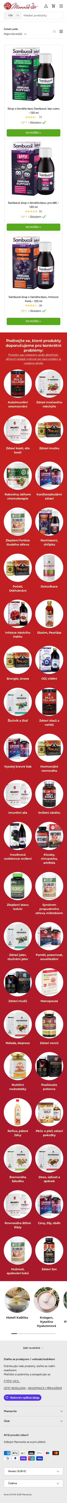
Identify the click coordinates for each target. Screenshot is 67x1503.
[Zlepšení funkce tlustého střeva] (18, 522)
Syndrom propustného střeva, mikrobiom (49, 909)
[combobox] (33, 15)
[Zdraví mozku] (49, 429)
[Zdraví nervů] (49, 1024)
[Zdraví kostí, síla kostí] (18, 429)
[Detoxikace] (49, 568)
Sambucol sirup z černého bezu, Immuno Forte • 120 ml (33, 299)
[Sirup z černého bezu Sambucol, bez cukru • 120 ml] (33, 74)
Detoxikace (49, 586)
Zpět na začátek (32, 1347)
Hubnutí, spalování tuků (18, 1271)
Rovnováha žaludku (17, 1179)
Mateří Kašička (17, 1317)
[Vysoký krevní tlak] (18, 748)
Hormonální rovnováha (49, 768)
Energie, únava (18, 678)
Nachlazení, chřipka (49, 542)
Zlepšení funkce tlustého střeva (18, 542)
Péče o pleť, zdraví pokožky (49, 1133)
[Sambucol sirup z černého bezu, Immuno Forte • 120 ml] (33, 262)
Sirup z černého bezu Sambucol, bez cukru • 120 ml (34, 110)
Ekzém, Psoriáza (49, 632)
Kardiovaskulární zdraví (49, 496)
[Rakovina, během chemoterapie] (18, 476)
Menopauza (49, 1001)
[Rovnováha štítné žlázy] (18, 1204)
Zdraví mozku (49, 448)
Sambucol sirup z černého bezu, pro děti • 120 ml (33, 205)
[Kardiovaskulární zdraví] (49, 476)
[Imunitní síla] (18, 794)
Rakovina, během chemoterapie (18, 496)
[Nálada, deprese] (18, 1024)
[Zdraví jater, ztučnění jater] (18, 936)
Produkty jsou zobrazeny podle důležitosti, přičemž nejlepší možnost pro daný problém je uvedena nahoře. (33, 359)
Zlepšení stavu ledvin (18, 907)
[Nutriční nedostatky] (18, 1066)
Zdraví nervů (49, 1043)
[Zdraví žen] (49, 1250)
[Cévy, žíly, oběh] (49, 1204)
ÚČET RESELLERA (15, 1388)
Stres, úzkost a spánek (49, 1179)
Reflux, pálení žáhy (18, 1133)
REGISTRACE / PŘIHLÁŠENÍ (44, 1388)
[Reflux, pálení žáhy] (18, 1112)
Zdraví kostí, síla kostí (18, 450)
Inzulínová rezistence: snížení (18, 857)
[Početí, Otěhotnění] (18, 568)
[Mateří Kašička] (17, 1300)
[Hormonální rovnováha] (49, 748)
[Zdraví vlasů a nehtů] (49, 702)
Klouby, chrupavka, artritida (49, 859)
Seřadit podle (11, 29)
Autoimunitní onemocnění (18, 404)
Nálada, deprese (18, 1043)
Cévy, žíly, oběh (49, 1223)
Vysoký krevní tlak (18, 766)
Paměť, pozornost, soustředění (49, 957)
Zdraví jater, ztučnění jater (17, 957)
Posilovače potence (49, 1087)
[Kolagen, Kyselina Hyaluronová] (46, 1300)
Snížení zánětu (49, 812)
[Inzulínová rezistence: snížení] (18, 836)
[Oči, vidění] (49, 660)
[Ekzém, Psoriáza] (49, 614)
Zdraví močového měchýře (49, 404)
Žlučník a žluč (18, 720)
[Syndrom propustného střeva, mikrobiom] (49, 886)
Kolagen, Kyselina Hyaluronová (46, 1322)
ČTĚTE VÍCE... (12, 1381)
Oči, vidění (49, 678)
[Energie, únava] (18, 660)
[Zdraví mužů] (18, 982)
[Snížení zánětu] (49, 794)
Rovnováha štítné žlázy (18, 1225)
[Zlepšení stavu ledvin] (18, 886)
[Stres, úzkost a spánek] (49, 1158)
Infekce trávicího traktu (17, 634)
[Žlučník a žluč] (18, 702)
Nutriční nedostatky (17, 1087)
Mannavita (26, 1494)
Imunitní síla (17, 812)
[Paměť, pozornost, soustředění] (49, 936)
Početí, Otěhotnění (17, 588)
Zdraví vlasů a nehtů (49, 722)
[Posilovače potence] (49, 1066)
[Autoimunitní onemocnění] (18, 383)
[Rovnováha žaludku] (18, 1158)
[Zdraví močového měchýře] (49, 383)
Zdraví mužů (17, 1001)
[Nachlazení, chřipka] (49, 522)
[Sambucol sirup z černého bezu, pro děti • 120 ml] (33, 168)
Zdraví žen (49, 1269)
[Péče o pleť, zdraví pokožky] (49, 1112)
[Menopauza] (49, 982)
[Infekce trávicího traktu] (18, 614)
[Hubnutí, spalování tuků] (18, 1250)
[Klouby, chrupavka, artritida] (49, 836)
